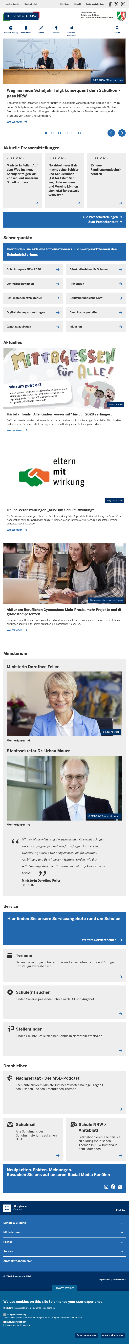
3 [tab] (59, 133)
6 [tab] (79, 133)
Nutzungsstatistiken (16, 1322)
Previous (111, 133)
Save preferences (86, 1335)
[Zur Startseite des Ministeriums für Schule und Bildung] (21, 16)
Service (8, 1251)
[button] (95, 4)
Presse (7, 1242)
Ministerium (11, 1232)
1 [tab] (46, 133)
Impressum (104, 1279)
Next (122, 133)
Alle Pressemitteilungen (100, 217)
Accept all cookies (112, 1335)
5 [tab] (73, 133)
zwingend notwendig (16, 1314)
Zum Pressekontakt (103, 222)
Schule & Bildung (14, 1223)
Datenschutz (119, 1279)
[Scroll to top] (122, 1338)
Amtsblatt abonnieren (17, 1261)
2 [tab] (52, 133)
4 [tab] (66, 133)
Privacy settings (64, 1288)
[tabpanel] (64, 83)
